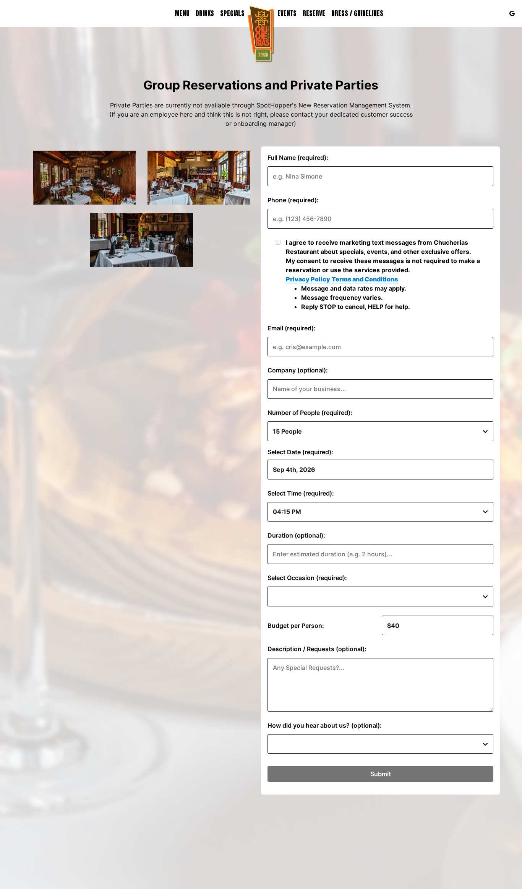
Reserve (314, 13)
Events (287, 13)
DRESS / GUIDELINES (357, 13)
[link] (261, 34)
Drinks (205, 13)
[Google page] (512, 13)
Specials (232, 13)
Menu (182, 13)
